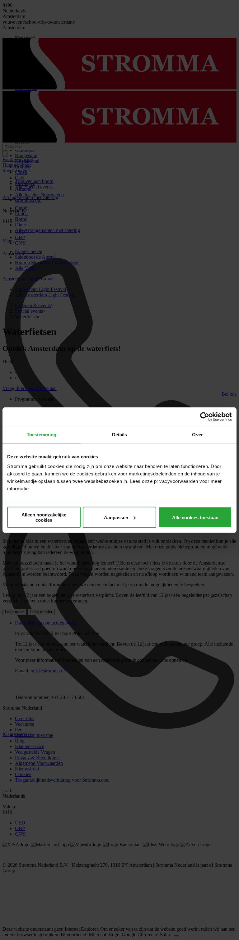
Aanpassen (116, 517)
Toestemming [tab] (41, 434)
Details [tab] (119, 434)
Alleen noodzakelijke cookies (43, 517)
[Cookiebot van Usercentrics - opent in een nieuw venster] (204, 416)
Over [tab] (197, 434)
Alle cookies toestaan (195, 517)
